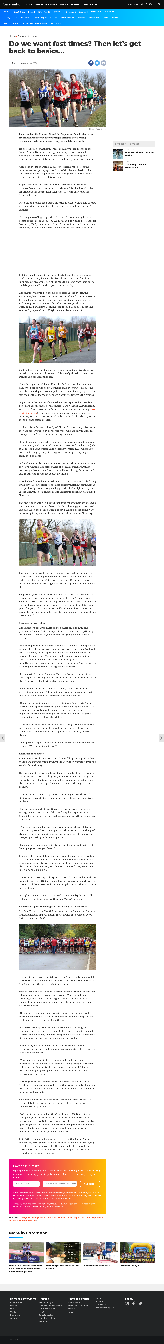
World (47, 12)
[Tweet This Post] (97, 63)
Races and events (78, 1299)
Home (12, 36)
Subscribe (133, 4)
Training (75, 4)
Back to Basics (23, 17)
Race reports (74, 1302)
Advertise (101, 1305)
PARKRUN (64, 4)
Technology (27, 23)
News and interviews (23, 1299)
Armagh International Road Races (48, 1217)
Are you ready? (129, 1265)
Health (105, 17)
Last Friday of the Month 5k (80, 1217)
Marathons (81, 17)
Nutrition (43, 1321)
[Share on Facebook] (91, 63)
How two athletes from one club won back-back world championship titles (25, 1268)
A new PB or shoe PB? (96, 1265)
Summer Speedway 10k (24, 1220)
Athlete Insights (40, 17)
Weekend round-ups (78, 1306)
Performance (67, 17)
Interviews (51, 4)
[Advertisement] (57, 251)
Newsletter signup (105, 1308)
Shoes (16, 23)
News (29, 4)
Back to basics (46, 1315)
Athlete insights (46, 1302)
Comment (71, 12)
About (93, 4)
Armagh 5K (24, 1217)
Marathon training (47, 1318)
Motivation (94, 17)
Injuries (114, 17)
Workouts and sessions (50, 1306)
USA (39, 12)
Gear (85, 4)
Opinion (38, 4)
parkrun (71, 1309)
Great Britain (19, 12)
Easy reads (84, 12)
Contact (100, 1301)
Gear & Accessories (44, 23)
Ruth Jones (18, 63)
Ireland (31, 12)
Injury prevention (47, 1309)
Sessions (54, 17)
